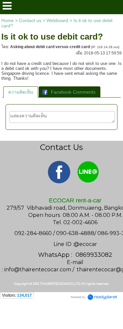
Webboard (57, 20)
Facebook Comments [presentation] (73, 92)
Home (7, 20)
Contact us (30, 20)
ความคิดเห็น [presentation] (20, 92)
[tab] (20, 92)
